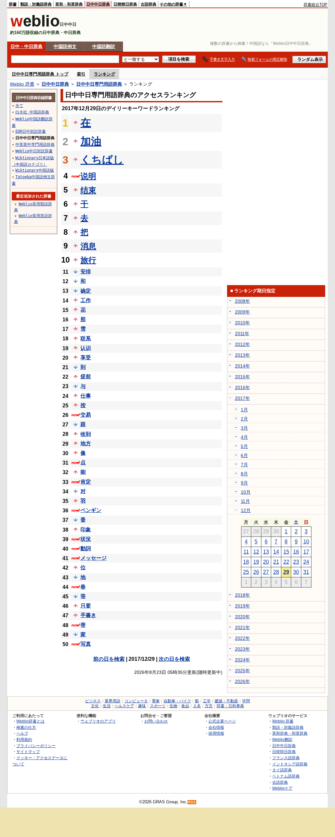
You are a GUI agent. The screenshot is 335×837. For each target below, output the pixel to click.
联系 (85, 338)
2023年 (242, 649)
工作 (85, 300)
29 (286, 572)
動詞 (85, 548)
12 (256, 552)
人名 (197, 706)
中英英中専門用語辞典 (35, 144)
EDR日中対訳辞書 (30, 131)
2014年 (242, 365)
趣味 (142, 706)
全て (19, 105)
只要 (85, 605)
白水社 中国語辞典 (32, 112)
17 (306, 552)
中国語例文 (65, 46)
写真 (85, 644)
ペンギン (90, 510)
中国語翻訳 (103, 46)
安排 (85, 271)
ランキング (104, 74)
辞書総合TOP (315, 4)
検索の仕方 (26, 727)
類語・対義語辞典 (36, 4)
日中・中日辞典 (26, 46)
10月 (246, 492)
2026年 (242, 681)
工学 (207, 701)
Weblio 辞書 (22, 84)
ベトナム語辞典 (286, 776)
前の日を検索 (109, 659)
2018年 (242, 595)
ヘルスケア (124, 706)
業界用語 (112, 701)
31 (306, 572)
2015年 (242, 376)
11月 (245, 501)
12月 (246, 510)
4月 (244, 437)
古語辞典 (148, 4)
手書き (88, 615)
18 (246, 562)
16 (296, 552)
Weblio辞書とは (30, 721)
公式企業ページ (222, 721)
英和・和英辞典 (69, 4)
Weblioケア (282, 788)
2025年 (242, 670)
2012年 (242, 344)
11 (246, 552)
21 (276, 562)
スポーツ (158, 706)
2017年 (242, 398)
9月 (244, 483)
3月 (244, 428)
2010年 (242, 322)
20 (266, 562)
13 (266, 552)
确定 (85, 291)
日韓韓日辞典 (125, 4)
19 (256, 562)
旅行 (88, 260)
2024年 (242, 659)
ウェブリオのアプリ (98, 721)
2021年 (242, 627)
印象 (85, 529)
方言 (209, 706)
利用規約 (24, 739)
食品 (185, 706)
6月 (244, 455)
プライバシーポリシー (36, 745)
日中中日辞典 (98, 4)
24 (306, 562)
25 (246, 572)
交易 (85, 415)
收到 (85, 434)
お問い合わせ (156, 721)
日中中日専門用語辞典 (99, 84)
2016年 (242, 387)
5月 (244, 446)
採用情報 (216, 733)
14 (276, 552)
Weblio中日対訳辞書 (34, 151)
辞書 (13, 4)
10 (306, 541)
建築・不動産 (226, 701)
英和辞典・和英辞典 (290, 733)
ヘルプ (22, 733)
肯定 (85, 482)
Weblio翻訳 (282, 739)
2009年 (242, 312)
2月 (244, 418)
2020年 (242, 616)
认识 (85, 348)
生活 (107, 706)
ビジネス (93, 701)
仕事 (85, 396)
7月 (244, 464)
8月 (244, 473)
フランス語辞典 (286, 758)
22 (286, 562)
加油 (90, 141)
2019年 (242, 605)
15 (286, 552)
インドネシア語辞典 (290, 764)
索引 (81, 74)
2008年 (242, 301)
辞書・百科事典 (230, 706)
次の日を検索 (174, 659)
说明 (88, 176)
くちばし (102, 159)
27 (266, 572)
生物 (173, 706)
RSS (192, 802)
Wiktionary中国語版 (34, 170)
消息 (88, 246)
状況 (85, 539)
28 (276, 572)
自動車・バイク (177, 701)
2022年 (242, 638)
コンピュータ (136, 701)
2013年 (242, 355)
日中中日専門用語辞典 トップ (40, 74)
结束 (88, 190)
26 (256, 572)
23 (296, 562)
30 (296, 572)
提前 (85, 376)
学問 (246, 701)
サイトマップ (28, 751)
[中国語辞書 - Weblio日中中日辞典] (35, 25)
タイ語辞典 (282, 770)
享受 (85, 357)
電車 (156, 701)
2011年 (242, 333)
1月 (244, 409)
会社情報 (216, 727)
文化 (95, 706)
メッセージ (93, 558)
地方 (85, 443)
